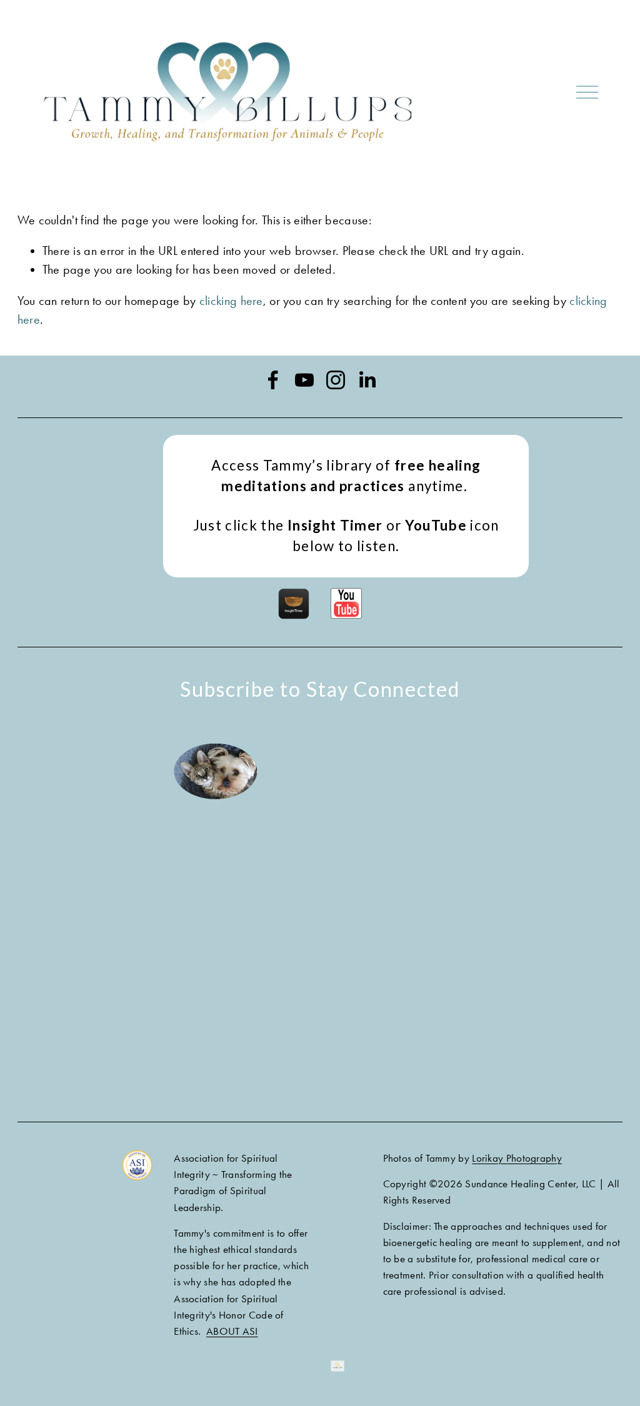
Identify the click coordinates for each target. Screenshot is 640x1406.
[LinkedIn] (367, 380)
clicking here (231, 301)
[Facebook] (273, 380)
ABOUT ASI (232, 1331)
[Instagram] (336, 380)
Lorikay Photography (517, 1158)
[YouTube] (304, 380)
